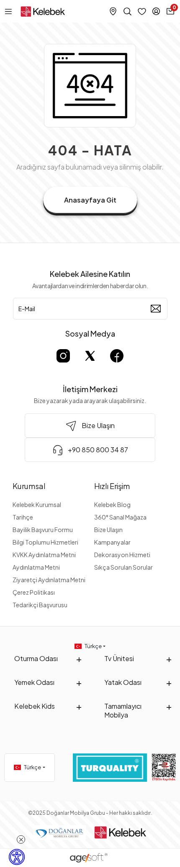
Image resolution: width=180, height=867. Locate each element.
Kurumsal (29, 486)
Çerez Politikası (34, 592)
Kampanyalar (112, 542)
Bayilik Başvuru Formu (43, 529)
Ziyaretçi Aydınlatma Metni (49, 579)
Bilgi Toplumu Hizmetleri (45, 542)
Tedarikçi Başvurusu (40, 604)
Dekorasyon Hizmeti (122, 554)
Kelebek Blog (112, 504)
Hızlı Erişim (112, 486)
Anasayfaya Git (90, 199)
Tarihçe (23, 517)
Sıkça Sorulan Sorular (123, 567)
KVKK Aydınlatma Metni (44, 554)
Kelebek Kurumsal (37, 504)
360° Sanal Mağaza (120, 517)
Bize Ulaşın (108, 529)
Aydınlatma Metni (36, 567)
